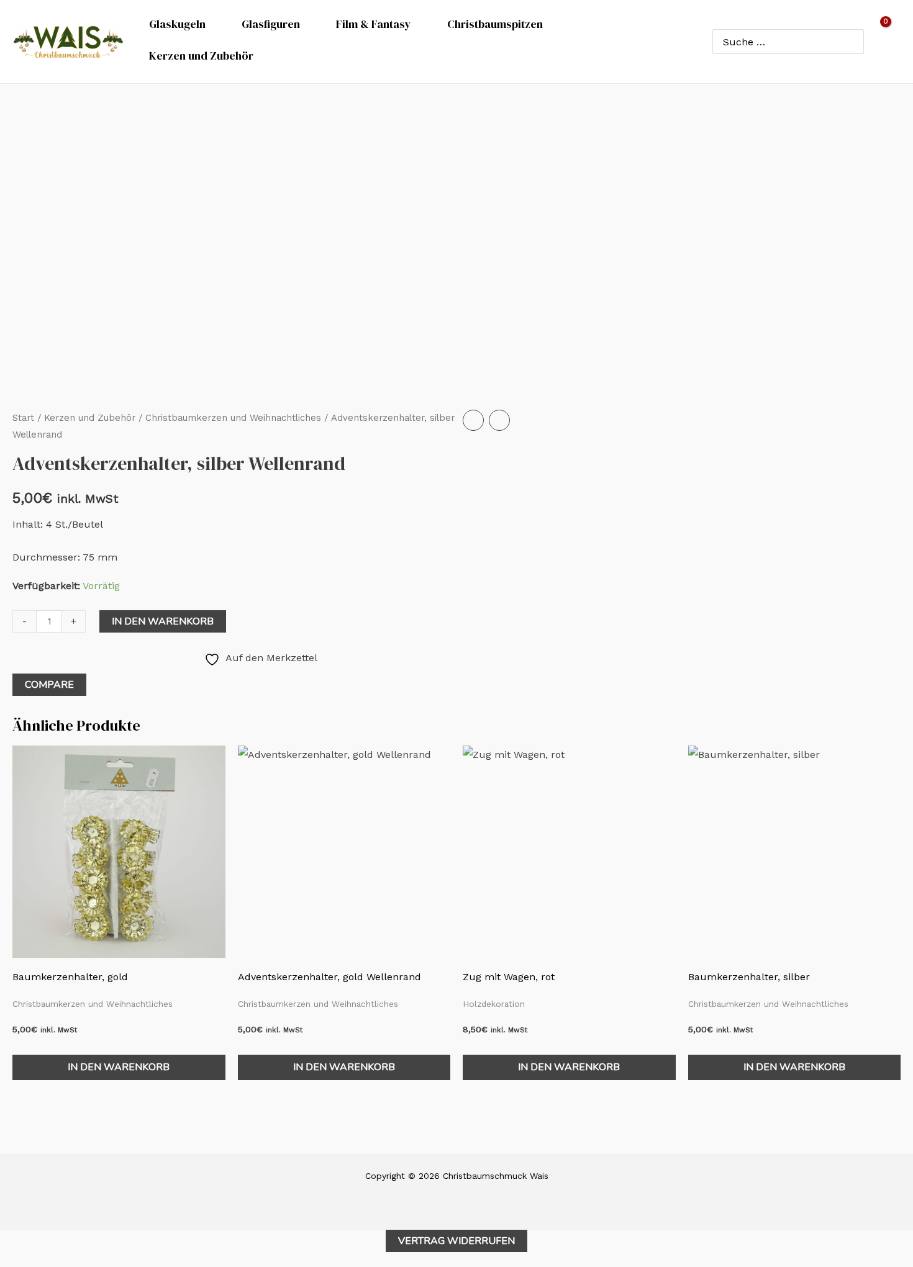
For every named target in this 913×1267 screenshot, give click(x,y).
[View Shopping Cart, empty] (888, 41)
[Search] (851, 41)
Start (23, 417)
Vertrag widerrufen (456, 1241)
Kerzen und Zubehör (89, 417)
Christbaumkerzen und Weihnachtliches (233, 417)
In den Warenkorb (163, 621)
